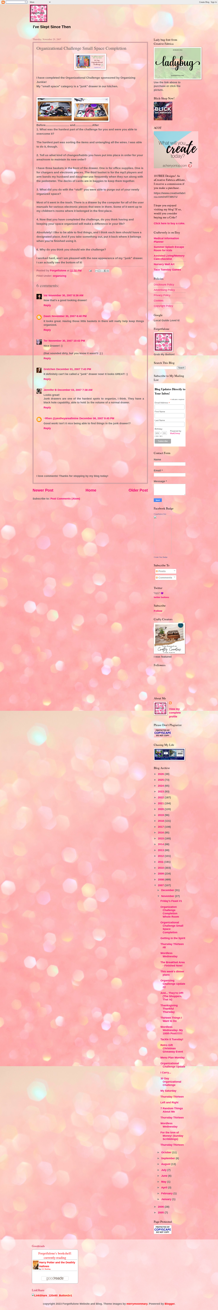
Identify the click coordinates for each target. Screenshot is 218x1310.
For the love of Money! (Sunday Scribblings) (171, 1136)
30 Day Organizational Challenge (170, 1081)
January (166, 1199)
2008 (161, 879)
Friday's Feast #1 (171, 900)
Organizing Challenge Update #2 (172, 984)
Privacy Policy (162, 295)
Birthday (158, 429)
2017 (161, 826)
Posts (162, 571)
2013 (161, 850)
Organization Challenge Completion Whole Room (169, 911)
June (164, 1175)
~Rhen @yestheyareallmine (61, 418)
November (168, 896)
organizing (59, 275)
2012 (161, 855)
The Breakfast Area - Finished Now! (172, 964)
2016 (161, 832)
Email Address (162, 402)
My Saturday (168, 1090)
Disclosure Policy (164, 284)
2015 (161, 838)
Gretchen (49, 369)
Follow (158, 610)
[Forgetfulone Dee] (163, 553)
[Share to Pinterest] (107, 270)
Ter (46, 340)
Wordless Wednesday (169, 955)
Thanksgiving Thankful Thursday (169, 1008)
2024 (161, 785)
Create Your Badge (160, 557)
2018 (161, 820)
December (168, 890)
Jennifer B (50, 389)
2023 (161, 791)
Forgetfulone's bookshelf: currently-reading (55, 1255)
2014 (161, 844)
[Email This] (96, 270)
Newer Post (43, 490)
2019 (161, 815)
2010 (161, 867)
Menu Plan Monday (172, 1057)
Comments (165, 577)
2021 (161, 803)
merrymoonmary (136, 1303)
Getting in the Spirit (172, 938)
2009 (161, 873)
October (166, 1152)
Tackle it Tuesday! (171, 1039)
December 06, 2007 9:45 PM (96, 418)
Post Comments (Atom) (65, 498)
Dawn (47, 316)
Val (45, 295)
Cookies (158, 300)
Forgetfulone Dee (160, 514)
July (164, 1169)
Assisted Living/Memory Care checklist (169, 257)
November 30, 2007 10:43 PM (66, 340)
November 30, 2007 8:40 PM (69, 316)
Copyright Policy (163, 305)
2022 (161, 797)
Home (91, 490)
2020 (161, 809)
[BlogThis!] (99, 270)
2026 (161, 774)
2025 (161, 779)
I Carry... (165, 1072)
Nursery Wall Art (164, 264)
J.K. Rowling (45, 1269)
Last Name (160, 420)
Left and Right (169, 1102)
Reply (47, 305)
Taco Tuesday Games (167, 269)
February (167, 1193)
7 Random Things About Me (171, 1110)
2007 (161, 885)
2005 (161, 1212)
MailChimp (175, 433)
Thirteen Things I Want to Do (171, 1019)
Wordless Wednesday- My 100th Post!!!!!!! (171, 1030)
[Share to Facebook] (105, 270)
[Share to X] (102, 270)
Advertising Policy (164, 289)
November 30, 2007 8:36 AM (65, 295)
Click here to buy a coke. (169, 223)
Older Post (138, 490)
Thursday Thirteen (172, 1096)
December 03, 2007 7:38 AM (75, 389)
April (164, 1187)
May (164, 1181)
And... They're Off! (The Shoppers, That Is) (171, 996)
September (168, 1158)
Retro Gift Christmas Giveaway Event (171, 1048)
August (166, 1164)
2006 (161, 1206)
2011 (161, 861)
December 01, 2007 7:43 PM (73, 369)
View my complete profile (175, 712)
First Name (160, 411)
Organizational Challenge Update (172, 1065)
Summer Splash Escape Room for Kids (169, 248)
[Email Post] (90, 270)
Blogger (170, 1303)
